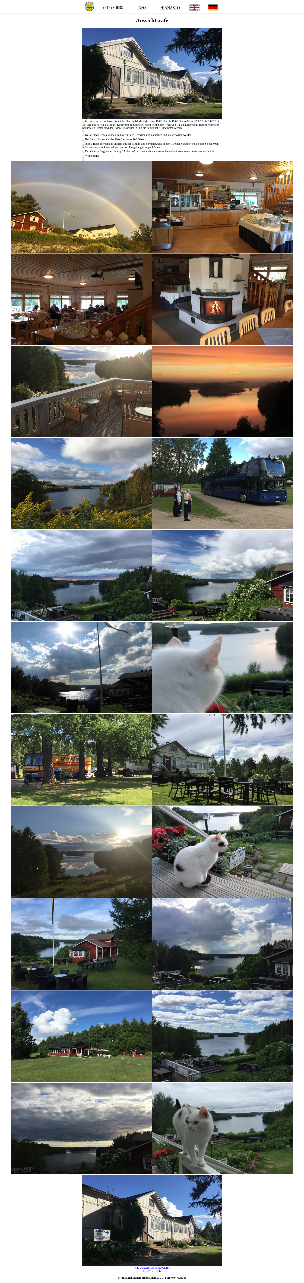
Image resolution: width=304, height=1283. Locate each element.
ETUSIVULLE (152, 1270)
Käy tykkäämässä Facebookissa (152, 1267)
